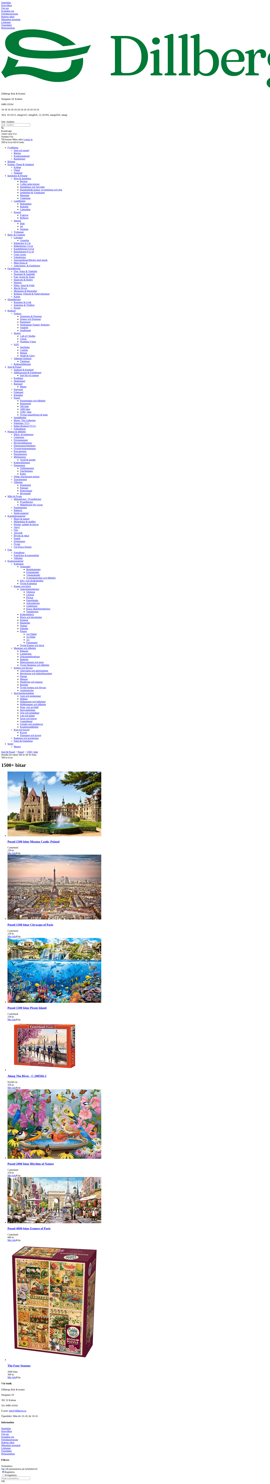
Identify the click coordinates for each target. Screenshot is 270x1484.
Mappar (24, 679)
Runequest (25, 322)
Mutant (23, 353)
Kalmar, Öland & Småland (21, 164)
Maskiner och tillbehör (25, 648)
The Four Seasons (19, 1365)
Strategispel (19, 381)
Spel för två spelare (29, 375)
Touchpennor (20, 479)
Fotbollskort (20, 428)
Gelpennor (19, 437)
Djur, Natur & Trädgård (25, 271)
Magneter (24, 195)
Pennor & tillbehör (17, 431)
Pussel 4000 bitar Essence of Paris (29, 1228)
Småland (18, 173)
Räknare (24, 651)
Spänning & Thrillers (24, 305)
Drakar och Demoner (30, 319)
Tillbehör (18, 482)
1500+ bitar (25, 412)
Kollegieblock (27, 614)
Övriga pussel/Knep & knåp (34, 414)
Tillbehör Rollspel (22, 358)
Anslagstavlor (27, 690)
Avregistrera (11, 1475)
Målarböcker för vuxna (31, 504)
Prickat (29, 597)
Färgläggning (20, 507)
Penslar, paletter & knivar (26, 524)
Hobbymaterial (21, 513)
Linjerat (30, 594)
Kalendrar (19, 563)
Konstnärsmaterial (16, 516)
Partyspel (18, 389)
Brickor (24, 181)
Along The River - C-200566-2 (27, 1076)
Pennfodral (25, 485)
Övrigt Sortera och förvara (33, 687)
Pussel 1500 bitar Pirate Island (27, 1007)
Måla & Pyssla (15, 496)
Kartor (17, 296)
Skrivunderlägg (27, 710)
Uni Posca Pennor (23, 547)
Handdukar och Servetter (32, 187)
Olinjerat (30, 592)
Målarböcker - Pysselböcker (27, 499)
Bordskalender (33, 569)
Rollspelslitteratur (22, 364)
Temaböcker (32, 611)
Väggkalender (33, 575)
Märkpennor (20, 457)
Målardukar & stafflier (25, 521)
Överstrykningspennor (25, 448)
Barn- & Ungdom (16, 234)
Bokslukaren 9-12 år (24, 251)
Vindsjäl (24, 327)
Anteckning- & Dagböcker (27, 265)
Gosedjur (24, 240)
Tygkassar (19, 232)
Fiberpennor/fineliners (24, 445)
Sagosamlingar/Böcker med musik (31, 260)
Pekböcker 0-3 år (22, 243)
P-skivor (24, 215)
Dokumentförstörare (30, 656)
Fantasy (17, 313)
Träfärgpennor (27, 468)
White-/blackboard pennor (27, 476)
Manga (17, 746)
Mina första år (21, 263)
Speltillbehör (20, 417)
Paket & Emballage (23, 741)
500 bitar (24, 406)
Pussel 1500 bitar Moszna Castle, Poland (34, 841)
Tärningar (25, 361)
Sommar (24, 229)
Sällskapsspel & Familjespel (27, 372)
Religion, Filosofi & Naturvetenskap (32, 293)
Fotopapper (32, 642)
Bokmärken (26, 203)
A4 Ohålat (31, 634)
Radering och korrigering (26, 738)
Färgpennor (19, 465)
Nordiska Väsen (28, 341)
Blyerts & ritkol (21, 535)
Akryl (17, 527)
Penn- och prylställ (29, 707)
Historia (18, 282)
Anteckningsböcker (29, 589)
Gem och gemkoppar (30, 696)
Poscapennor (20, 451)
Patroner (24, 488)
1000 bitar (25, 409)
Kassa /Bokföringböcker (38, 608)
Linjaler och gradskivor (31, 724)
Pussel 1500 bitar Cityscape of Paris (30, 924)
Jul (21, 226)
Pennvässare (26, 490)
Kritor (23, 473)
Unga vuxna (20, 254)
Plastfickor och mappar (31, 682)
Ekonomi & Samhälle (24, 274)
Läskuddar (25, 209)
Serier (10, 743)
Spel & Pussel (14, 367)
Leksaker (18, 237)
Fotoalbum (19, 552)
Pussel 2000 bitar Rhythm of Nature (31, 1163)
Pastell (17, 538)
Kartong (24, 620)
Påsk (22, 223)
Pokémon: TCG (22, 423)
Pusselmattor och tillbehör (32, 400)
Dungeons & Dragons (31, 316)
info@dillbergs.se (17, 1410)
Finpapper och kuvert (30, 735)
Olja (16, 530)
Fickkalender (32, 572)
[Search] (2, 128)
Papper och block (22, 586)
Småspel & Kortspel (24, 369)
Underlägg (25, 198)
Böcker (17, 153)
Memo (23, 386)
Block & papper (22, 518)
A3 (27, 639)
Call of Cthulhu (27, 336)
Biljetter (11, 161)
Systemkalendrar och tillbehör (41, 578)
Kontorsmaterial (22, 156)
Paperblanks (32, 600)
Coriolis (24, 350)
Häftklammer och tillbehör (33, 704)
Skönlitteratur (14, 299)
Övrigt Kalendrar (28, 583)
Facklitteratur (14, 268)
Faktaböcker (20, 257)
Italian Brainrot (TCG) (25, 426)
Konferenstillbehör (29, 727)
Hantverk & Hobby (23, 279)
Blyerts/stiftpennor (23, 443)
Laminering (25, 653)
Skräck (17, 333)
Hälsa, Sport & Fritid (24, 285)
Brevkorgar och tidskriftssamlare (36, 673)
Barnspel (18, 383)
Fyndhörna (13, 147)
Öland (17, 170)
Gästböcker (32, 606)
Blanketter (25, 623)
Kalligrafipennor (22, 462)
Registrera (10, 1472)
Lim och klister (27, 715)
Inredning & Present (17, 175)
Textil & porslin (27, 459)
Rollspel (12, 310)
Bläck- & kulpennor (23, 434)
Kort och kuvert (21, 729)
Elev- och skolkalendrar (31, 580)
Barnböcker (19, 158)
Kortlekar (18, 378)
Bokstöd (24, 206)
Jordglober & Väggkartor (32, 192)
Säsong (17, 220)
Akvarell (18, 533)
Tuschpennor (26, 471)
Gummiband (26, 721)
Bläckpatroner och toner (32, 662)
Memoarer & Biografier (25, 291)
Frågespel (18, 392)
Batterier (24, 659)
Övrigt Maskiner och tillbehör (34, 665)
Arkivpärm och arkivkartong (34, 670)
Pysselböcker (26, 502)
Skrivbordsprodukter (24, 693)
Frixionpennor (21, 440)
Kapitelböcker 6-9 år (24, 248)
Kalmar (17, 167)
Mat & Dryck (20, 288)
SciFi (16, 344)
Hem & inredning (22, 178)
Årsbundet (25, 566)
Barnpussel (25, 403)
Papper (23, 631)
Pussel (17, 398)
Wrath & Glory (27, 355)
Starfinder (25, 347)
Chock (23, 338)
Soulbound (25, 330)
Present (17, 212)
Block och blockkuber (31, 617)
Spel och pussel (21, 150)
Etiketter (24, 628)
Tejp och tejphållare (29, 713)
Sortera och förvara (23, 668)
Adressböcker (33, 603)
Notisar (23, 625)
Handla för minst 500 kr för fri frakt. (19, 756)
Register (24, 684)
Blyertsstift (25, 493)
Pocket (17, 308)
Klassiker (18, 395)
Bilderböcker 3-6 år (23, 246)
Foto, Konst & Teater (24, 277)
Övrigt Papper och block (32, 645)
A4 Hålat (30, 637)
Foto (10, 549)
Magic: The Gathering (25, 420)
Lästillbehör (19, 201)
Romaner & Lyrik (22, 302)
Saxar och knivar (28, 718)
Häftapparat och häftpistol (32, 701)
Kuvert (23, 732)
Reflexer (24, 218)
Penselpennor (20, 454)
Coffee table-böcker (30, 184)
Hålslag (24, 698)
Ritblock (18, 510)
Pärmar (23, 676)
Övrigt (17, 544)
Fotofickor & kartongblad (26, 555)
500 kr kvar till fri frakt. (12, 142)
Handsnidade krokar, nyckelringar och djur (41, 189)
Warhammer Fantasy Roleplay (35, 324)
